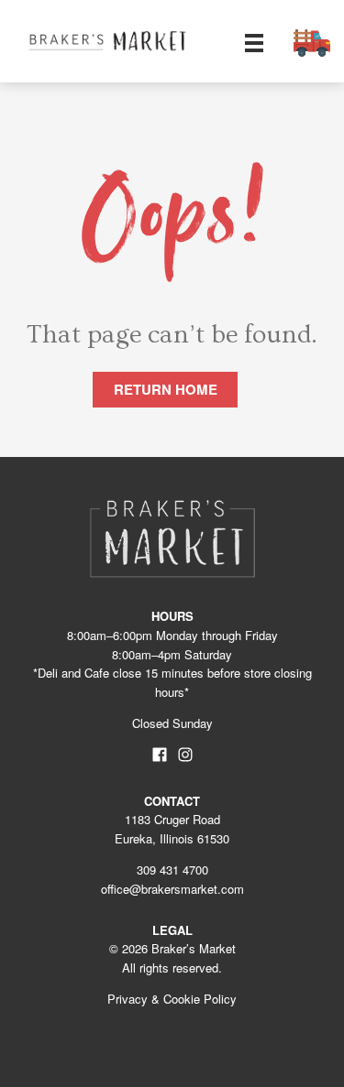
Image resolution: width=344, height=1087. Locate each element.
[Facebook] (158, 757)
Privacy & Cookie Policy (172, 998)
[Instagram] (184, 757)
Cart (312, 43)
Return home (165, 389)
